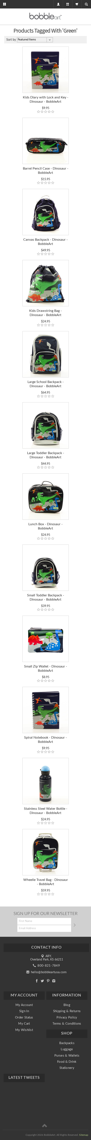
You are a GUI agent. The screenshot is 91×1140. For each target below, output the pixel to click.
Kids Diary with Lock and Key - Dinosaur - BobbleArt (45, 99)
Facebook (37, 980)
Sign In (24, 1011)
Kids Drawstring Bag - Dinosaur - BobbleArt (45, 313)
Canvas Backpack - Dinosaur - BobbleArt (45, 242)
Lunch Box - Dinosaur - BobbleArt (45, 526)
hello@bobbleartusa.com (48, 972)
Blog (66, 1005)
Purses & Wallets (66, 1055)
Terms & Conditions (66, 1023)
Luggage (67, 1049)
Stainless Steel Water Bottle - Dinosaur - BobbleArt (45, 811)
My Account (24, 1005)
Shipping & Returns (67, 1011)
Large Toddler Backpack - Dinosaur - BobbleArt (45, 455)
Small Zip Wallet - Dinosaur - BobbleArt (45, 668)
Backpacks (66, 1043)
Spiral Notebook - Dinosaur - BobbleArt (45, 739)
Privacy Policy (67, 1017)
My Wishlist (24, 1030)
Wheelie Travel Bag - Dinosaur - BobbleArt (45, 882)
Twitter (42, 980)
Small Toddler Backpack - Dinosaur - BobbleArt (45, 597)
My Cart (24, 1023)
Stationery (66, 1068)
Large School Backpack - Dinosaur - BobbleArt (46, 384)
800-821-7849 (48, 965)
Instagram (54, 980)
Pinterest (48, 980)
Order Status (24, 1017)
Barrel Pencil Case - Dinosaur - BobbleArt (45, 170)
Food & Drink (67, 1061)
